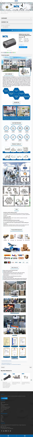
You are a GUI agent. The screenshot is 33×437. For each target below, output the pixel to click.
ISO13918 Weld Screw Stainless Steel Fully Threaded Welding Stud (25, 383)
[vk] (8, 431)
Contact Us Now (4, 398)
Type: (20, 40)
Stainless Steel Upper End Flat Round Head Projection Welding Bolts (7, 383)
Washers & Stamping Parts (4, 404)
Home (1, 415)
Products (2, 416)
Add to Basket (24, 47)
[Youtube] (4, 431)
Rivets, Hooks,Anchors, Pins (5, 408)
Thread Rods (3, 405)
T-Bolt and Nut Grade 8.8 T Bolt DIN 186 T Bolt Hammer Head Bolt (16, 383)
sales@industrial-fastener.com (17, 30)
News (1, 420)
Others (2, 411)
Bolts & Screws (3, 402)
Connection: (21, 41)
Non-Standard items (3, 409)
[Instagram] (6, 431)
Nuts (1, 403)
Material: (20, 38)
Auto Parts (2, 410)
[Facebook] (2, 431)
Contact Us (2, 421)
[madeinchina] (10, 431)
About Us (2, 417)
